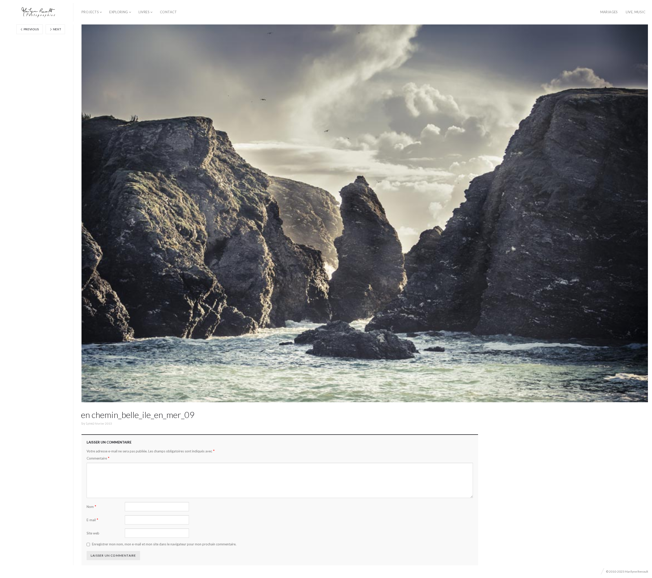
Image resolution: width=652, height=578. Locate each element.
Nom (91, 506)
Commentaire (98, 458)
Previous (31, 29)
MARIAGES (609, 12)
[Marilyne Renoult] (38, 12)
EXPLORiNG (118, 12)
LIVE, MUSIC (635, 12)
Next (56, 29)
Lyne (89, 423)
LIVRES (144, 12)
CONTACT (168, 12)
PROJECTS (90, 12)
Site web (93, 533)
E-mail (92, 520)
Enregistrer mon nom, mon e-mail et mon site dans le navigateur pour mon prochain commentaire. (164, 544)
